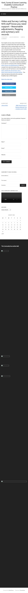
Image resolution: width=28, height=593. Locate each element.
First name (3, 180)
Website (3, 154)
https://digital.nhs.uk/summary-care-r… (11, 70)
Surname (3, 185)
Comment (4, 123)
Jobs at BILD (4, 105)
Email (3, 148)
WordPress (11, 590)
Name (3, 142)
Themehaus (22, 590)
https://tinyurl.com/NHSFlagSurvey (10, 65)
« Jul (2, 233)
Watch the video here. (6, 79)
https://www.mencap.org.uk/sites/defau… (12, 72)
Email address (4, 175)
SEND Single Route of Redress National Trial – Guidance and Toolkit (21, 107)
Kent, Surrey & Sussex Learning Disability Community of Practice (14, 5)
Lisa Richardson (14, 37)
